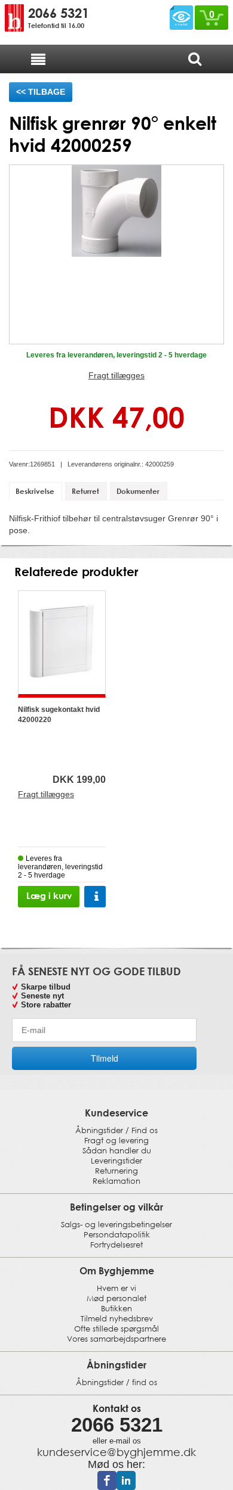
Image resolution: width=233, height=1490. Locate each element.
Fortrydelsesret (116, 1245)
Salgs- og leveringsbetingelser (116, 1225)
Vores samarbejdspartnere (116, 1339)
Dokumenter (138, 491)
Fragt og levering (116, 1141)
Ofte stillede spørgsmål (116, 1329)
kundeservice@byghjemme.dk (116, 1451)
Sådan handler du (116, 1151)
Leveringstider (116, 1161)
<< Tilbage (40, 92)
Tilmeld (104, 1058)
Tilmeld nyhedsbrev (117, 1319)
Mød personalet (116, 1298)
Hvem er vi (116, 1288)
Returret (85, 491)
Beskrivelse (35, 491)
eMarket (181, 15)
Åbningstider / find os (116, 1382)
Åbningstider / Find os (116, 1130)
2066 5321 (58, 13)
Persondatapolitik (117, 1235)
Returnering (116, 1171)
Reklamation (116, 1181)
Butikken (116, 1309)
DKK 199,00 (79, 779)
